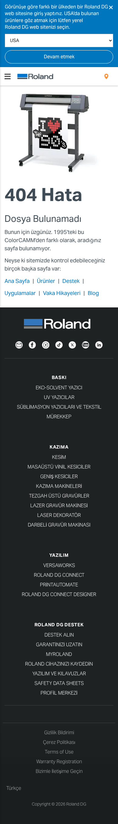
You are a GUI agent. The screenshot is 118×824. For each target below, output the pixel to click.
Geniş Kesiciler (59, 476)
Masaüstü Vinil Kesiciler (59, 467)
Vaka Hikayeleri (61, 293)
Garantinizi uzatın (59, 644)
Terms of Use (59, 752)
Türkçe (13, 788)
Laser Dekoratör (59, 515)
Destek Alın (59, 635)
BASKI (59, 377)
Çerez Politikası (59, 742)
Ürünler (46, 280)
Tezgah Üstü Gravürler (59, 496)
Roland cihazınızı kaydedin (59, 664)
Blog (93, 293)
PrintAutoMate (59, 585)
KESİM (59, 457)
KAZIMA (59, 447)
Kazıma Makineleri (59, 486)
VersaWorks (59, 565)
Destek (71, 280)
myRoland (59, 654)
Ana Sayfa (17, 280)
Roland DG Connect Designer (59, 594)
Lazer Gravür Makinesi (59, 505)
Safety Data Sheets (59, 683)
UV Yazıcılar (59, 397)
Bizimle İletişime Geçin (59, 771)
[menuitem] (106, 76)
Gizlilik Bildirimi (59, 732)
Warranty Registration (59, 761)
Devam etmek (59, 57)
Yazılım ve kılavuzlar (59, 673)
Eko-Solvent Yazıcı (59, 387)
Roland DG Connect (59, 575)
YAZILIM (58, 555)
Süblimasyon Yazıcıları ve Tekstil (59, 407)
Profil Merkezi (59, 693)
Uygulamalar (20, 293)
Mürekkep (59, 417)
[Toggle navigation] (8, 76)
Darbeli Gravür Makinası (59, 525)
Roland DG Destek (59, 625)
